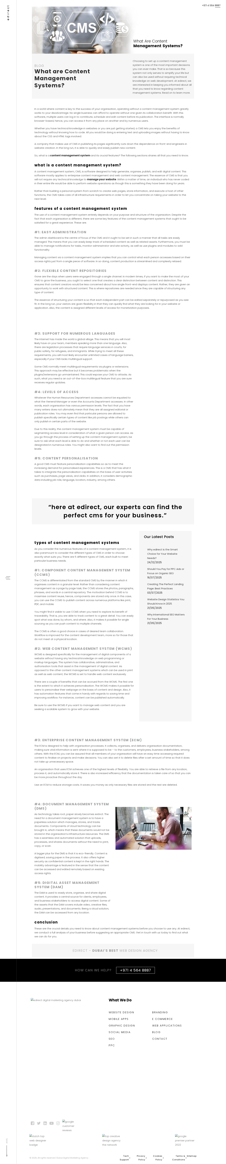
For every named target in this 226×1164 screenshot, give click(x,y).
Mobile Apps (119, 1019)
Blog (156, 1032)
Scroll (6, 1140)
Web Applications (167, 1025)
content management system (70, 155)
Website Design (121, 1012)
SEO (112, 1039)
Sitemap (192, 1156)
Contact (160, 1039)
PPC (112, 1045)
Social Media (120, 1032)
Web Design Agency (138, 950)
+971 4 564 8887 (211, 5)
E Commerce (162, 1019)
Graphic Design (122, 1025)
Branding (160, 1012)
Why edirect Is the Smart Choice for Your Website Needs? (162, 554)
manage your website (101, 179)
